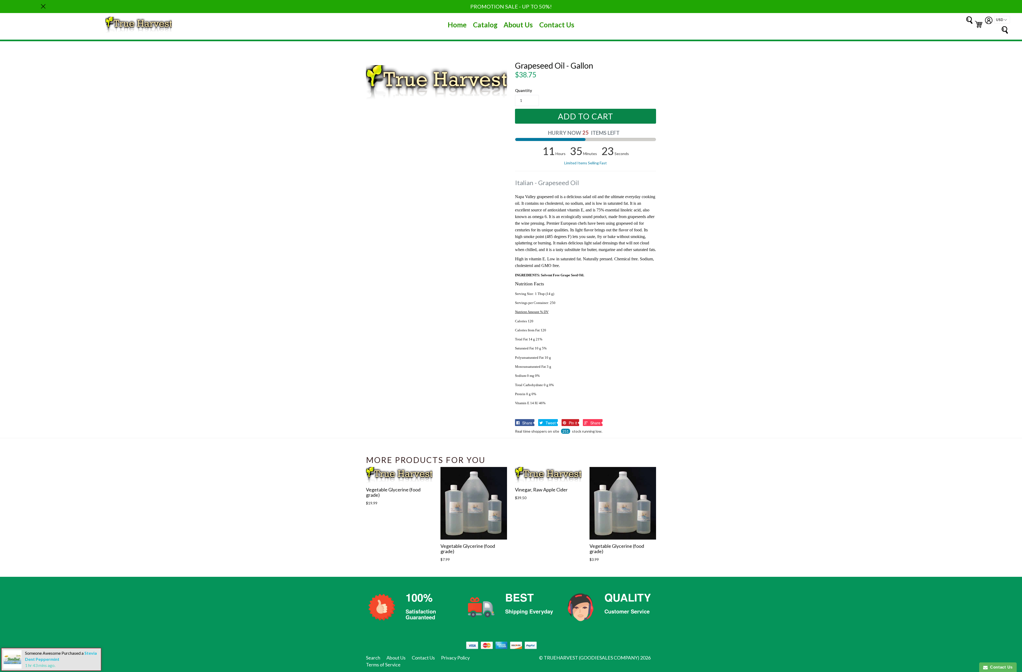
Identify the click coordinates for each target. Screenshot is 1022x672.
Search (373, 658)
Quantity (523, 90)
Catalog (485, 24)
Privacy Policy (455, 658)
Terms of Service (383, 664)
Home (457, 24)
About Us (518, 24)
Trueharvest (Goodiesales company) (591, 658)
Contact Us (556, 24)
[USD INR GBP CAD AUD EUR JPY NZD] (1002, 19)
